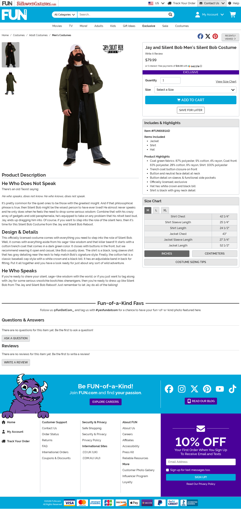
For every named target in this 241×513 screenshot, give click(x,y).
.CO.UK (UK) (90, 452)
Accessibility (130, 446)
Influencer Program (135, 476)
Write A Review (154, 53)
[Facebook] (169, 389)
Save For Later (190, 110)
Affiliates (128, 440)
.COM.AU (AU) (91, 458)
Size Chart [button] (152, 201)
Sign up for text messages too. (190, 470)
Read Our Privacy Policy (200, 484)
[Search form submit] (170, 14)
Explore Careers (105, 401)
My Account (15, 431)
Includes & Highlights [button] (162, 123)
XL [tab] (165, 210)
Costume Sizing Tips (191, 262)
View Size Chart (226, 81)
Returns (47, 440)
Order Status (50, 434)
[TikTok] (232, 389)
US (157, 3)
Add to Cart (192, 100)
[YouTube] (220, 389)
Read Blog (203, 401)
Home (11, 422)
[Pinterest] (207, 389)
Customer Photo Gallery (138, 470)
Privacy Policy (91, 440)
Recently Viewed (230, 37)
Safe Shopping (91, 428)
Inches (167, 253)
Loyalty (127, 482)
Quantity (151, 80)
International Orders (55, 452)
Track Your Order (184, 3)
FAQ (44, 446)
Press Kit (128, 452)
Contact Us (211, 3)
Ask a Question (16, 338)
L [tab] (156, 210)
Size (148, 89)
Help (236, 3)
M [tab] (148, 210)
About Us (128, 428)
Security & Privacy (94, 434)
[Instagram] (181, 389)
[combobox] (122, 14)
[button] (209, 14)
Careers (127, 434)
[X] (194, 389)
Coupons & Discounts (56, 458)
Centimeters (215, 253)
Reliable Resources (135, 458)
